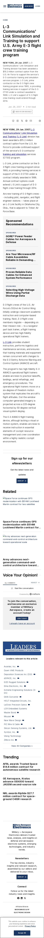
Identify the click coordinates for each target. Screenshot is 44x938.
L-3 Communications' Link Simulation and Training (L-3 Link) (20, 133)
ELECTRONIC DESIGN (22, 912)
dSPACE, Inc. (10, 678)
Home (5, 20)
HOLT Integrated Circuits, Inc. (17, 701)
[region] (22, 588)
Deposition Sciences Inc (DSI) (18, 674)
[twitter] (22, 121)
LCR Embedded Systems (15, 708)
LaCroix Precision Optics (15, 704)
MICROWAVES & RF (22, 909)
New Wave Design (12, 720)
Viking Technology (12, 736)
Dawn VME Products (13, 670)
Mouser (7, 716)
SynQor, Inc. (10, 732)
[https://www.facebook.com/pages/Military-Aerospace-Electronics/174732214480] (18, 898)
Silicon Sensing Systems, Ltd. (18, 728)
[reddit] (26, 121)
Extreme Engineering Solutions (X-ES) (20, 691)
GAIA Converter (11, 697)
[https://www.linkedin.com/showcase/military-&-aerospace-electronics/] (21, 898)
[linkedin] (17, 121)
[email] (31, 121)
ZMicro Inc (9, 740)
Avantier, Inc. (10, 666)
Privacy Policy (30, 926)
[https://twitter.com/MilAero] (25, 898)
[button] (5, 6)
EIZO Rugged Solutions (14, 682)
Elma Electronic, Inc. (13, 686)
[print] (40, 121)
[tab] (10, 583)
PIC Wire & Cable (12, 724)
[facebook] (13, 121)
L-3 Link (7, 342)
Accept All (22, 933)
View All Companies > (22, 746)
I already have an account (22, 623)
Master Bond (10, 712)
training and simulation (15, 154)
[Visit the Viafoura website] (34, 594)
